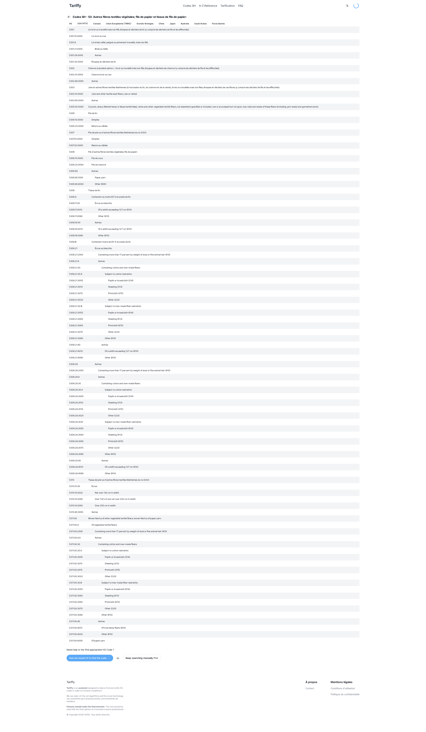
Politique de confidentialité (345, 694)
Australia (185, 23)
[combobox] (347, 5)
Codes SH (189, 5)
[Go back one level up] (70, 16)
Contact (310, 688)
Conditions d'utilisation (343, 688)
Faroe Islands (218, 23)
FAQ (240, 5)
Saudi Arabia (200, 23)
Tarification (227, 5)
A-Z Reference (208, 5)
